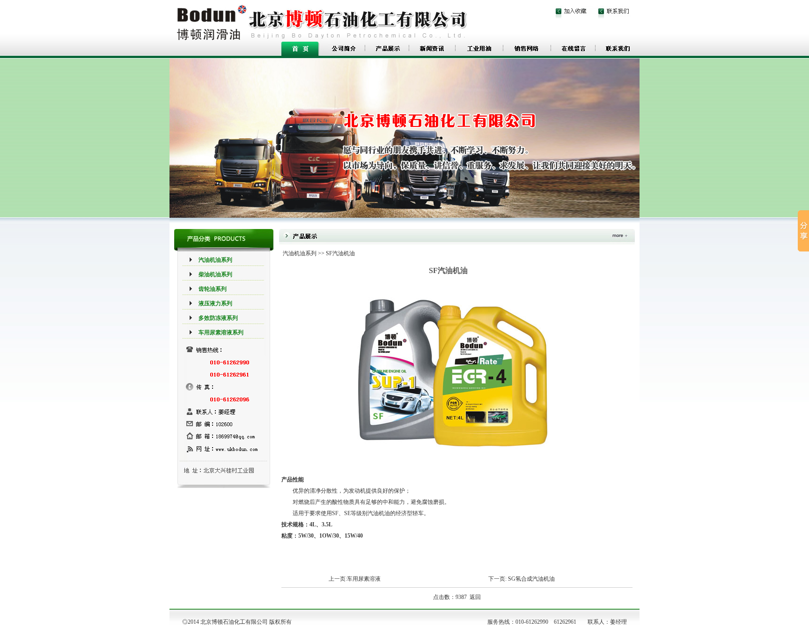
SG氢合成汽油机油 (531, 579)
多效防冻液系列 (218, 318)
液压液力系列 (215, 303)
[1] (374, 157)
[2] (384, 157)
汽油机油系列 (215, 260)
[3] (394, 157)
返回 (475, 597)
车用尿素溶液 (364, 579)
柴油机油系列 (215, 274)
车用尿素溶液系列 (221, 332)
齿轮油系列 (213, 289)
